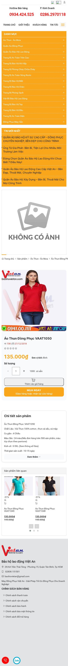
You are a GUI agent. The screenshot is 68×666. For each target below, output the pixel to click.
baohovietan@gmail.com (17, 576)
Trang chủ (9, 25)
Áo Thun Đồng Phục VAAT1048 (45, 510)
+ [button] (24, 371)
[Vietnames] (53, 2)
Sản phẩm (22, 258)
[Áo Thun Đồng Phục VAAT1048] (49, 486)
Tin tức (54, 25)
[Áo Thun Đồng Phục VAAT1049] (18, 486)
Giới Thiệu (24, 25)
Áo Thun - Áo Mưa (39, 258)
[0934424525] (5, 660)
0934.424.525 (21, 14)
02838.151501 (12, 571)
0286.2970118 (53, 14)
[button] (63, 272)
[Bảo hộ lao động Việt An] (13, 550)
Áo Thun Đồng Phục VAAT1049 (14, 510)
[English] (58, 2)
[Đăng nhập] (64, 2)
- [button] (8, 371)
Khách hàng (40, 25)
